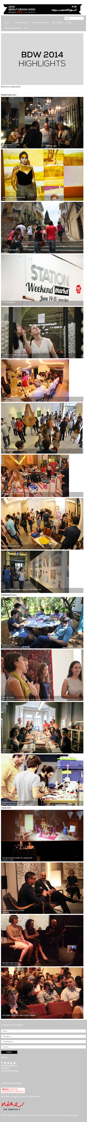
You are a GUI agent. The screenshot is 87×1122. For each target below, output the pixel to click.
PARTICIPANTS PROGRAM (41, 23)
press (26, 28)
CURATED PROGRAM (20, 23)
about (6, 23)
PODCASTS (69, 23)
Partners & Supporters (12, 28)
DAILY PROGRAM (57, 23)
